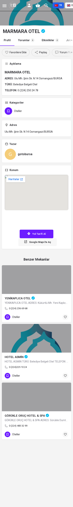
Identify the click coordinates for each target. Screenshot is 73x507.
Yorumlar (25, 40)
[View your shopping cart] (37, 5)
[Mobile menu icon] (4, 5)
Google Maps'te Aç (40, 242)
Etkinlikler (50, 40)
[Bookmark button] (65, 317)
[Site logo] (13, 5)
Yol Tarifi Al (39, 233)
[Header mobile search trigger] (46, 5)
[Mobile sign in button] (29, 5)
